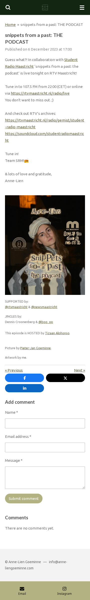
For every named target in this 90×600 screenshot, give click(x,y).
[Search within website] (8, 7)
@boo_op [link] (45, 322)
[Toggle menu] (82, 7)
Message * (13, 460)
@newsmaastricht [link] (44, 307)
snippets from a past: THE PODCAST (51, 24)
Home (10, 24)
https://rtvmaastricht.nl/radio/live (40, 93)
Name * (11, 412)
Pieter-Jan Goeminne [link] (35, 348)
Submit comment (24, 498)
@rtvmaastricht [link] (16, 307)
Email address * (18, 436)
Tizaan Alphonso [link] (57, 333)
